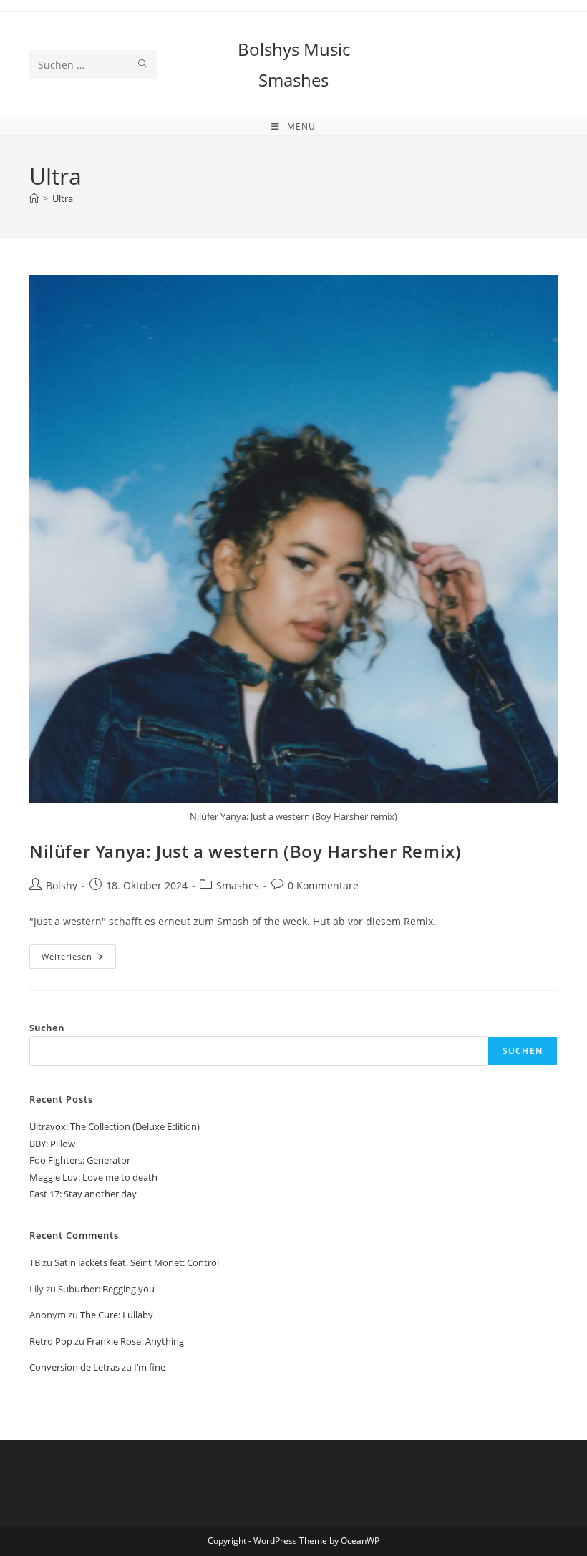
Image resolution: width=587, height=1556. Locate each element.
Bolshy (61, 885)
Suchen (46, 1027)
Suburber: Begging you (106, 1288)
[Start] (34, 198)
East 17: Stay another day (83, 1193)
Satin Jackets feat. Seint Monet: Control (136, 1262)
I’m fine (149, 1367)
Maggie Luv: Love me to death (93, 1177)
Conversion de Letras (74, 1367)
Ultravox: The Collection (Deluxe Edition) (114, 1126)
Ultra (62, 198)
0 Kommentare (323, 885)
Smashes (237, 885)
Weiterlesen (79, 959)
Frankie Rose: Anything (135, 1341)
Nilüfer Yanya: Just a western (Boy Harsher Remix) (245, 851)
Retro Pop (50, 1341)
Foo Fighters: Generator (79, 1160)
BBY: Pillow (52, 1143)
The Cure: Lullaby (116, 1314)
